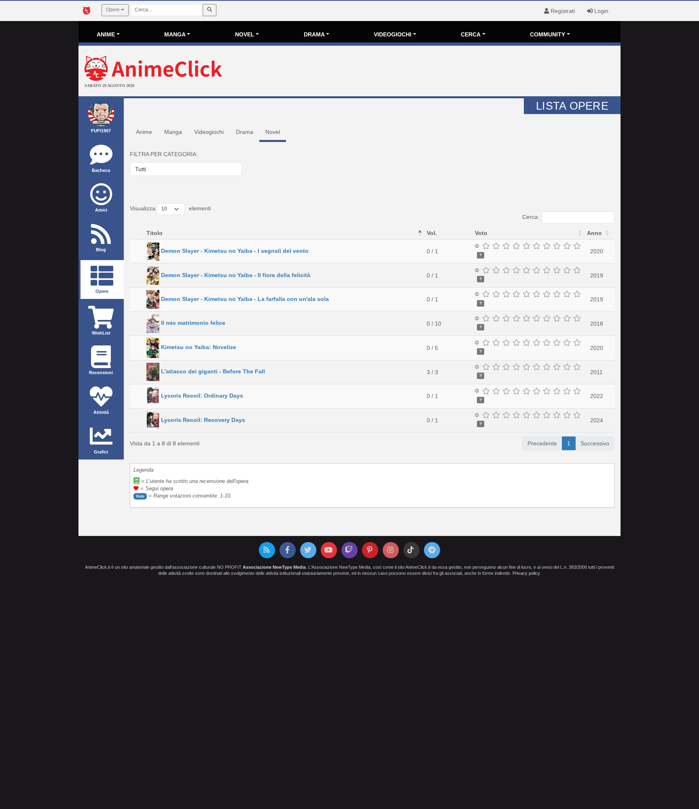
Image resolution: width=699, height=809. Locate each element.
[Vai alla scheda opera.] (152, 251)
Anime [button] (106, 34)
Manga (173, 132)
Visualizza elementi (170, 208)
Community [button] (547, 34)
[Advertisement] (439, 72)
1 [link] (568, 443)
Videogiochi (209, 132)
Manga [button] (175, 34)
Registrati (562, 11)
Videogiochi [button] (392, 34)
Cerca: (530, 217)
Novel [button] (244, 34)
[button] (420, 233)
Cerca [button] (471, 34)
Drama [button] (314, 34)
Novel (272, 132)
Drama (244, 132)
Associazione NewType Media (274, 567)
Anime (144, 132)
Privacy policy (526, 573)
